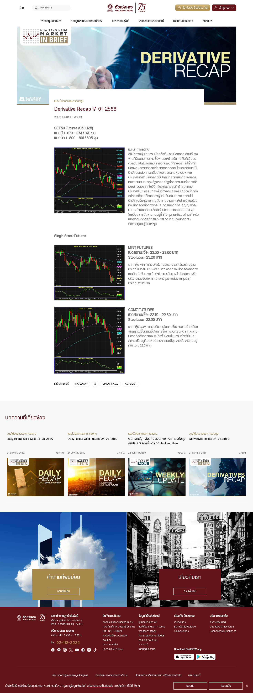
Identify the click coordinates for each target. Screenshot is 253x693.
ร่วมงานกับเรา (181, 631)
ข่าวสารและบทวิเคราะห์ (151, 21)
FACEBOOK (81, 384)
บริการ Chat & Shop (113, 649)
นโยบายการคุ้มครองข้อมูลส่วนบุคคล (70, 675)
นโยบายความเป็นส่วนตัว (100, 686)
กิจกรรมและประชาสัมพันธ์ (152, 636)
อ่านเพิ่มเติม (63, 591)
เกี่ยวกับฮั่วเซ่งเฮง (183, 21)
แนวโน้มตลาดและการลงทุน (152, 627)
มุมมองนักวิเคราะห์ (148, 622)
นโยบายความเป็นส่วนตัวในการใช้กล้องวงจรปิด (158, 675)
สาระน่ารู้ (143, 645)
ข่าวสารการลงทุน (147, 631)
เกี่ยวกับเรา (180, 622)
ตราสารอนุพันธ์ (120, 21)
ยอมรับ (190, 686)
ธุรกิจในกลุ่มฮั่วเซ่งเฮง (185, 627)
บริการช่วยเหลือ (219, 616)
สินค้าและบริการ (111, 616)
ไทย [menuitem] (22, 8)
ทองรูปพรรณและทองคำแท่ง (87, 21)
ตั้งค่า (137, 686)
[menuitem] (21, 7)
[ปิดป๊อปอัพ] (247, 686)
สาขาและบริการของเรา (222, 627)
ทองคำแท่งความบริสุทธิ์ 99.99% (119, 627)
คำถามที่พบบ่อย (218, 622)
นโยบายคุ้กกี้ (194, 675)
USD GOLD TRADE (113, 631)
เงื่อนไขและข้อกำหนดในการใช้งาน (111, 675)
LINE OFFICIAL (110, 384)
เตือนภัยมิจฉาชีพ (147, 649)
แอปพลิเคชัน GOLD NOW (115, 636)
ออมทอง (107, 640)
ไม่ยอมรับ (226, 686)
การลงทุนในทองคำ (50, 21)
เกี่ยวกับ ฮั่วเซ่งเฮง (184, 616)
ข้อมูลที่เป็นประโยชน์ (149, 616)
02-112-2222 (68, 643)
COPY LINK (130, 384)
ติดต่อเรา (208, 21)
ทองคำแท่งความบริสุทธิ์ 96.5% (118, 622)
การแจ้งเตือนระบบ (148, 640)
